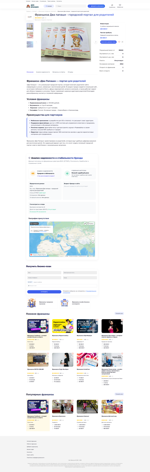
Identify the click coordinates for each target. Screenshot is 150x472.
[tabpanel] (62, 111)
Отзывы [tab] (70, 72)
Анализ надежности (43, 72)
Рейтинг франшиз (32, 444)
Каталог (28, 1)
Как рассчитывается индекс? (46, 176)
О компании (43, 1)
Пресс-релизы (51, 1)
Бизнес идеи (35, 1)
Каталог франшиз (31, 441)
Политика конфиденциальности (35, 457)
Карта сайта (30, 454)
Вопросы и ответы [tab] (59, 72)
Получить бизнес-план (108, 42)
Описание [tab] (30, 72)
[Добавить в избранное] (119, 41)
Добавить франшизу (32, 446)
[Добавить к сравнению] (122, 41)
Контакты (59, 1)
